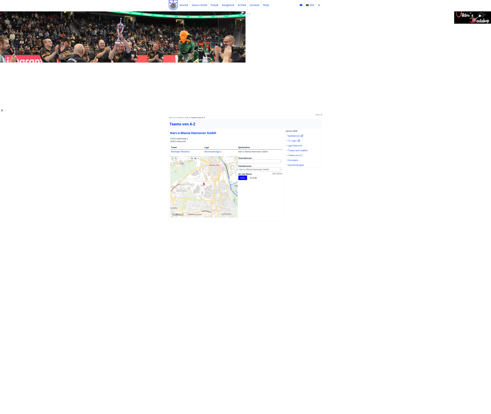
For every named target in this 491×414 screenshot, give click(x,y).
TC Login (292, 140)
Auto (242, 177)
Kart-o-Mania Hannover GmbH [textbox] (254, 169)
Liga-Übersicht (295, 145)
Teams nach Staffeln (298, 150)
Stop (2, 110)
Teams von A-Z (198, 117)
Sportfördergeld (296, 165)
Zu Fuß (253, 177)
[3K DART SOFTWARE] (472, 22)
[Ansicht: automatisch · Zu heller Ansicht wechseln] (319, 5)
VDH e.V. (172, 117)
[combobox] (260, 161)
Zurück (3, 65)
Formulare (293, 160)
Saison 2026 (183, 117)
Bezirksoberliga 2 (212, 151)
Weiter (488, 65)
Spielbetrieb (294, 135)
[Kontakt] (301, 5)
